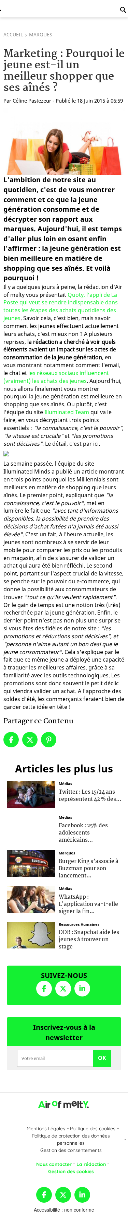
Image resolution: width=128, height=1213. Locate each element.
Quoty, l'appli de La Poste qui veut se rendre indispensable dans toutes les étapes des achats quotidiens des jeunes (60, 306)
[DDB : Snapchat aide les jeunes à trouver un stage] (31, 934)
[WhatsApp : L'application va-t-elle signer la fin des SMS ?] (31, 898)
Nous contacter (54, 1164)
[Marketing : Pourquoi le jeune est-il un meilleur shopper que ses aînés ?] (64, 141)
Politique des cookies (92, 1128)
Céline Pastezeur (32, 100)
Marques (40, 34)
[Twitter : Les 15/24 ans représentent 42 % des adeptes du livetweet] (31, 793)
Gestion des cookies (71, 1171)
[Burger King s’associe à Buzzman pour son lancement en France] (31, 863)
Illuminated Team (66, 412)
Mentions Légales (46, 1128)
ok (102, 1058)
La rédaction (91, 1164)
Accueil (13, 34)
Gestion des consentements (71, 1150)
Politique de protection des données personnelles (71, 1139)
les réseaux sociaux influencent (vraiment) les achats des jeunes (56, 377)
